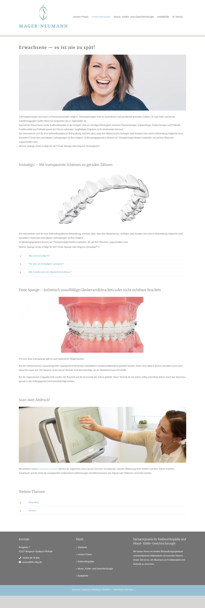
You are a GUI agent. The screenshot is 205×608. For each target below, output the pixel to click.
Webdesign (96, 590)
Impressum (76, 590)
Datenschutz (86, 590)
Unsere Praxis (85, 554)
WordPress (107, 590)
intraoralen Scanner (48, 469)
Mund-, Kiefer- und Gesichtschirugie (95, 568)
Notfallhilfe (83, 576)
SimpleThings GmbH (121, 590)
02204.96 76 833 (31, 558)
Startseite (82, 547)
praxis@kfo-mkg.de (32, 562)
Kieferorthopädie (86, 561)
